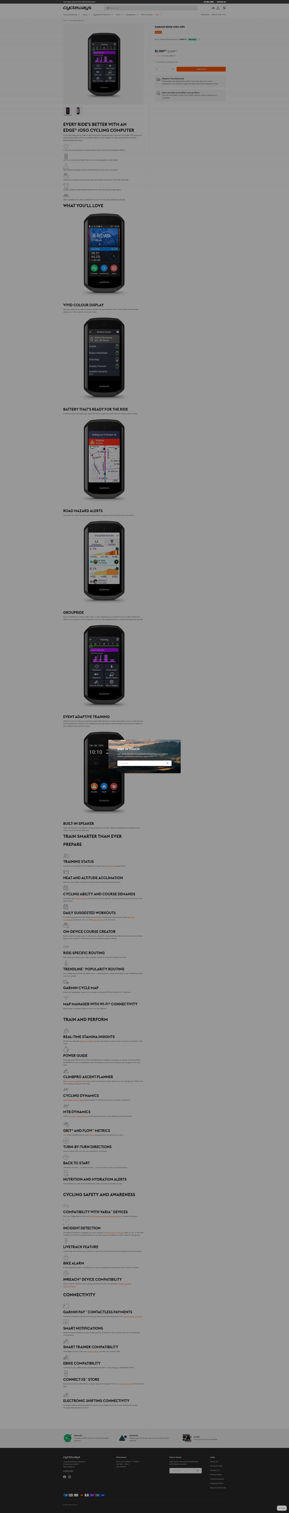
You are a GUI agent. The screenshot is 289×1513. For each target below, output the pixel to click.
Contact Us (221, 2)
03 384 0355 (209, 2)
